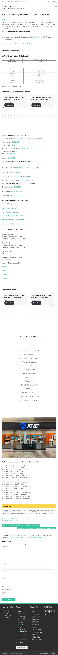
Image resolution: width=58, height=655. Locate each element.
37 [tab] (4, 117)
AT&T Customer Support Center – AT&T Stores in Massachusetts (24, 537)
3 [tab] (5, 115)
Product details (22, 639)
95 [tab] (42, 317)
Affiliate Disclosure (22, 628)
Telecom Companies (22, 615)
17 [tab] (26, 115)
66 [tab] (48, 117)
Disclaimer (6, 617)
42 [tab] (11, 117)
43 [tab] (13, 117)
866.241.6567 (10, 154)
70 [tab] (54, 117)
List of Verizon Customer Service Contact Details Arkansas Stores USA (36, 623)
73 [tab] (9, 317)
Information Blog (22, 620)
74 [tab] (11, 317)
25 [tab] (39, 115)
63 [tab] (43, 117)
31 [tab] (48, 115)
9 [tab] (14, 115)
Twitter (4, 266)
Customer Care (22, 613)
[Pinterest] (55, 2)
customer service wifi (9, 208)
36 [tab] (2, 117)
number (9, 520)
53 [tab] (28, 117)
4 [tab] (7, 115)
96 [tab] (44, 317)
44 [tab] (14, 117)
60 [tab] (39, 117)
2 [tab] (4, 115)
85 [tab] (27, 317)
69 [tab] (52, 117)
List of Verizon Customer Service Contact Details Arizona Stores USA (37, 630)
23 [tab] (36, 115)
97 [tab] (45, 317)
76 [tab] (14, 317)
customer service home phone (13, 220)
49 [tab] (22, 117)
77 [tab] (15, 317)
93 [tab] (39, 317)
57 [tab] (34, 117)
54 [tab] (30, 117)
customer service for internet (12, 224)
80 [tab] (20, 317)
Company (32, 519)
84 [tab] (26, 317)
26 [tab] (40, 115)
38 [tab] (5, 117)
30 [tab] (46, 115)
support (14, 520)
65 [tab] (46, 117)
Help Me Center (9, 6)
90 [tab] (35, 317)
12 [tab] (19, 115)
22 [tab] (34, 115)
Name (4, 564)
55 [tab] (31, 117)
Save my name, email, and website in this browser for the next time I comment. (6, 591)
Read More (9, 105)
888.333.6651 (15, 142)
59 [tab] (37, 117)
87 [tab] (30, 317)
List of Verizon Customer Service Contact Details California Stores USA (36, 614)
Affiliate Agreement (22, 625)
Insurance (22, 618)
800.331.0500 (35, 37)
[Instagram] (48, 2)
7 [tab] (11, 115)
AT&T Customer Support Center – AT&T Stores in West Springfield (21, 525)
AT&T (15, 519)
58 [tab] (36, 117)
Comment (5, 546)
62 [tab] (42, 117)
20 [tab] (31, 115)
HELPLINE (4, 520)
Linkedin (5, 279)
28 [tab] (43, 115)
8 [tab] (13, 115)
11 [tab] (17, 115)
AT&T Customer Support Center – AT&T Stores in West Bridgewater (36, 528)
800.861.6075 (15, 195)
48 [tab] (20, 117)
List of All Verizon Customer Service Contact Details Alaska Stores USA (36, 637)
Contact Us (7, 613)
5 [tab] (8, 115)
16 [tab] (25, 115)
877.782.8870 (16, 145)
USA (18, 520)
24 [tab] (37, 115)
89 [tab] (33, 317)
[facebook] (46, 2)
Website (4, 578)
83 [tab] (24, 317)
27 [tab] (42, 115)
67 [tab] (49, 117)
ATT (18, 519)
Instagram (6, 275)
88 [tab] (32, 317)
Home (19, 611)
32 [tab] (49, 115)
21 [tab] (33, 115)
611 (44, 37)
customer (38, 519)
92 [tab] (38, 317)
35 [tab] (54, 115)
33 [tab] (51, 115)
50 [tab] (23, 117)
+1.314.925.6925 (27, 148)
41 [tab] (10, 117)
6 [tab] (10, 115)
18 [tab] (28, 115)
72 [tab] (8, 317)
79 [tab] (18, 317)
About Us (6, 611)
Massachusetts (7, 519)
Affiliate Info (21, 622)
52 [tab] (26, 117)
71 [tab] (28, 119)
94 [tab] (41, 317)
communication (26, 519)
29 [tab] (45, 115)
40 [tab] (8, 117)
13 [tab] (20, 115)
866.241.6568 (11, 158)
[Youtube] (52, 2)
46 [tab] (17, 117)
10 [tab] (16, 115)
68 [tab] (51, 117)
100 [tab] (50, 317)
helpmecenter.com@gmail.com (12, 1)
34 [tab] (52, 115)
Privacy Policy (7, 615)
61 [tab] (40, 117)
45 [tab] (16, 117)
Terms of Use (23, 637)
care (20, 519)
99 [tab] (48, 317)
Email (4, 571)
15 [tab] (23, 115)
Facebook (5, 270)
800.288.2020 (27, 43)
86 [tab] (29, 317)
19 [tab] (30, 115)
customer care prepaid (10, 212)
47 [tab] (19, 117)
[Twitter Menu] (50, 2)
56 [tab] (33, 117)
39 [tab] (7, 117)
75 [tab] (12, 317)
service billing (7, 204)
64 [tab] (45, 117)
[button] (3, 107)
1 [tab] (2, 115)
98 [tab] (47, 317)
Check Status (26, 176)
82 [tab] (23, 317)
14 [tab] (22, 115)
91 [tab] (36, 317)
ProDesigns (52, 653)
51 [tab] (25, 117)
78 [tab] (17, 317)
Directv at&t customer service (12, 215)
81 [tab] (21, 317)
